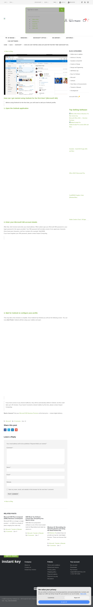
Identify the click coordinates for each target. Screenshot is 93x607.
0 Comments (17, 421)
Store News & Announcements (78, 84)
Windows (24, 38)
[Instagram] (88, 2)
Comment (10, 447)
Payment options (52, 574)
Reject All (77, 597)
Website (9, 482)
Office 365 (35, 28)
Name (9, 467)
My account (73, 565)
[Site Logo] (13, 20)
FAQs (54, 2)
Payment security (52, 576)
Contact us (28, 567)
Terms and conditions (53, 565)
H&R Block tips (74, 70)
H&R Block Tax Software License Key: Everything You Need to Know (35, 518)
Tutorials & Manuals (16, 529)
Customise (51, 597)
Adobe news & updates (76, 54)
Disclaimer (50, 578)
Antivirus (69, 38)
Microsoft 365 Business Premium (28, 413)
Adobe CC (35, 26)
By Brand (11, 38)
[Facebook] (82, 2)
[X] (85, 2)
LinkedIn (12, 429)
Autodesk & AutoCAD (76, 61)
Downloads (73, 567)
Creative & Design (75, 64)
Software (72, 80)
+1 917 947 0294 (75, 574)
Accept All (64, 602)
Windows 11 (35, 21)
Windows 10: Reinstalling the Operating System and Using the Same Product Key (56, 528)
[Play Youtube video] (79, 100)
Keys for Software (75, 74)
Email (16, 429)
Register (72, 2)
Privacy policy (51, 569)
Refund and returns (53, 567)
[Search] (61, 10)
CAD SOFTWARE (13, 41)
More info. (83, 594)
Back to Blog (9, 51)
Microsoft (8, 421)
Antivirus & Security (75, 57)
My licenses (73, 569)
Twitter (9, 429)
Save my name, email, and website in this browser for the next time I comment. (31, 489)
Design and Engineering (76, 67)
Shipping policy (51, 572)
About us (27, 565)
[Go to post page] (57, 521)
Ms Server (56, 38)
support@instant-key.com (77, 572)
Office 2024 (35, 19)
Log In (63, 2)
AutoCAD (34, 24)
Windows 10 (52, 533)
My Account (38, 2)
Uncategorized (74, 90)
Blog (46, 2)
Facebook (5, 429)
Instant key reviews (30, 569)
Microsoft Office (39, 38)
